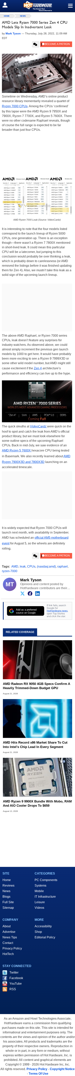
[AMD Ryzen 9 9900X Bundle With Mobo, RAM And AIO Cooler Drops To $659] (37, 777)
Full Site (8, 902)
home (7, 16)
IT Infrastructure (45, 896)
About (6, 926)
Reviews (8, 885)
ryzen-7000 (9, 571)
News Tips (9, 937)
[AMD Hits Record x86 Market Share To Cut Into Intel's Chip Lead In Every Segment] (37, 718)
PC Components (46, 880)
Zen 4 (38, 368)
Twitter (13, 972)
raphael (62, 566)
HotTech (8, 954)
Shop (38, 931)
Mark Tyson (30, 580)
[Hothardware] (37, 6)
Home (6, 880)
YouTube (15, 983)
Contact (7, 942)
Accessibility (43, 926)
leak (23, 566)
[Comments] (35, 44)
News (23, 16)
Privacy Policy (12, 948)
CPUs (31, 566)
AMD (14, 566)
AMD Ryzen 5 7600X (17, 450)
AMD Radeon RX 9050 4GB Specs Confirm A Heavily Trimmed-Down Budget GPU (36, 686)
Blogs (6, 896)
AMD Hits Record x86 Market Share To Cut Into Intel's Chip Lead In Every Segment (35, 745)
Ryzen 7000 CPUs (15, 106)
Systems (40, 885)
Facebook (16, 978)
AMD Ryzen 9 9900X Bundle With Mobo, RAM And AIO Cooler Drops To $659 (37, 803)
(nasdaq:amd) (46, 566)
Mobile (39, 891)
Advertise (8, 931)
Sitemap (8, 907)
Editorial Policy (45, 937)
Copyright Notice (62, 1069)
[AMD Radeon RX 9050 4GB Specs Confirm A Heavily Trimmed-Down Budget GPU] (37, 659)
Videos (39, 907)
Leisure (40, 902)
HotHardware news (57, 610)
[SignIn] (7, 5)
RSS (12, 989)
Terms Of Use (38, 1073)
